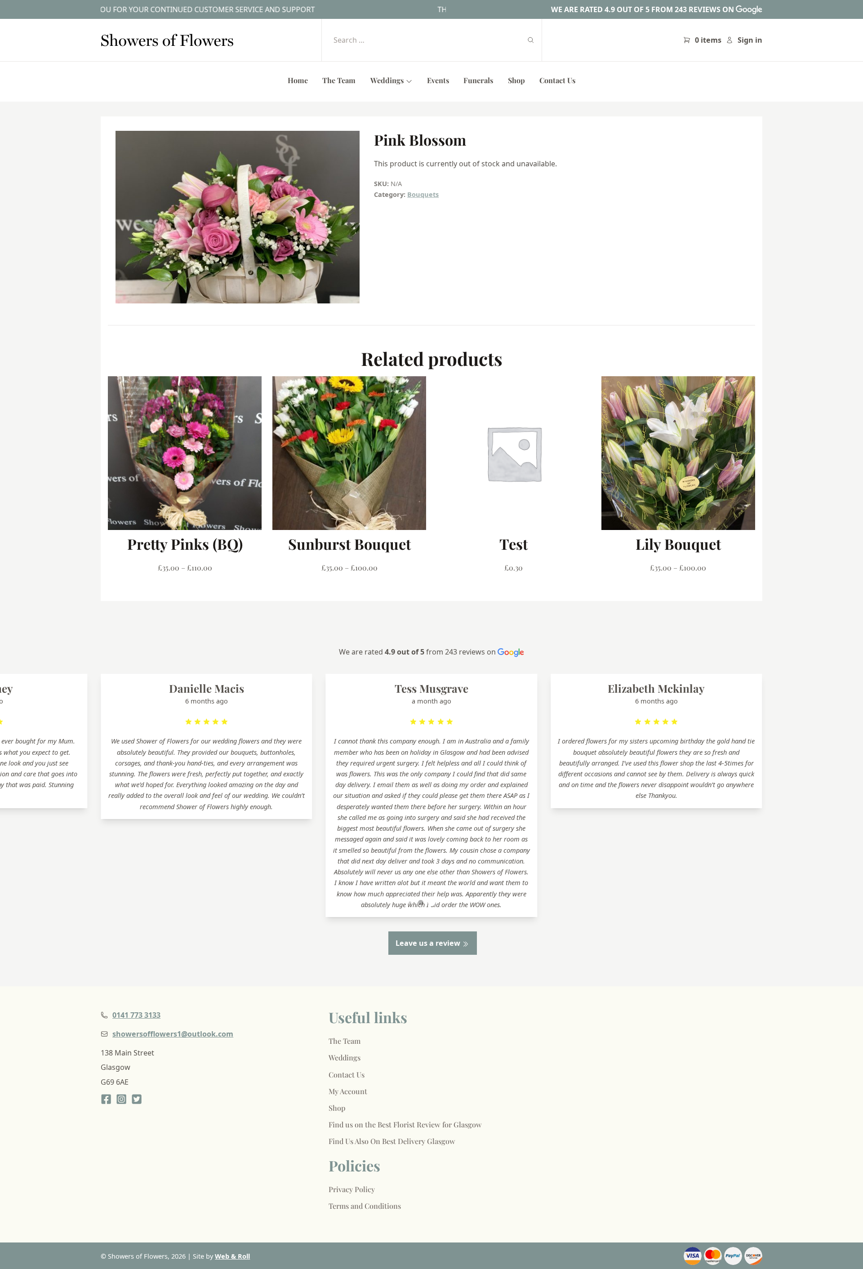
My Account (348, 1091)
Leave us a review (429, 943)
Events (438, 80)
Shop (516, 80)
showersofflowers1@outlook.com (172, 1034)
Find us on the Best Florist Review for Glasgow (405, 1124)
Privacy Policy (352, 1189)
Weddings (387, 80)
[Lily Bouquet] (678, 453)
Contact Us (557, 80)
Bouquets (423, 194)
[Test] (514, 453)
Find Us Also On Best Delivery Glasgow (392, 1141)
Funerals (478, 80)
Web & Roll (232, 1255)
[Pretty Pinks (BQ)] (185, 453)
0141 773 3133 (136, 1015)
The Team (339, 80)
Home (298, 80)
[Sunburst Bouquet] (349, 453)
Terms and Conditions (365, 1206)
